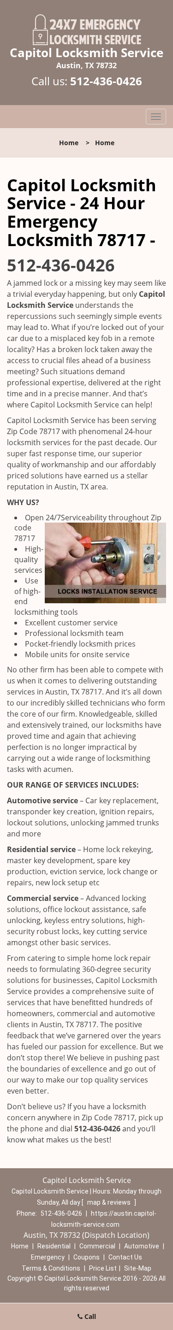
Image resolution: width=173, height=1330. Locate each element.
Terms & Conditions (51, 1268)
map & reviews (109, 1202)
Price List (103, 1268)
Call (89, 1316)
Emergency (48, 1257)
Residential (54, 1246)
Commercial (97, 1246)
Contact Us (125, 1257)
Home (68, 142)
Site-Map (137, 1268)
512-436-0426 (106, 80)
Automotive (141, 1246)
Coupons (86, 1257)
